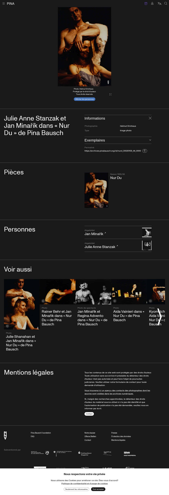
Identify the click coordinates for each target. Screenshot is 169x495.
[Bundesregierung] (62, 453)
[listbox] (84, 46)
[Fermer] (150, 118)
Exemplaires (94, 140)
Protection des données (121, 436)
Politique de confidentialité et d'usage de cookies (84, 483)
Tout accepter (98, 489)
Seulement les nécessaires (76, 489)
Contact (89, 414)
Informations (94, 118)
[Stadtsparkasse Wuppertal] (85, 453)
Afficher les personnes (84, 99)
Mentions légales (118, 440)
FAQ (32, 436)
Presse (114, 433)
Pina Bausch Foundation (41, 433)
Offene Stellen (90, 436)
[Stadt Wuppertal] (130, 453)
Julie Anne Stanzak (99, 245)
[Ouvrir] (150, 140)
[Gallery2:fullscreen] (109, 94)
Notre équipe (89, 433)
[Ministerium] (40, 453)
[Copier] (144, 151)
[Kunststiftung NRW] (107, 453)
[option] (84, 46)
